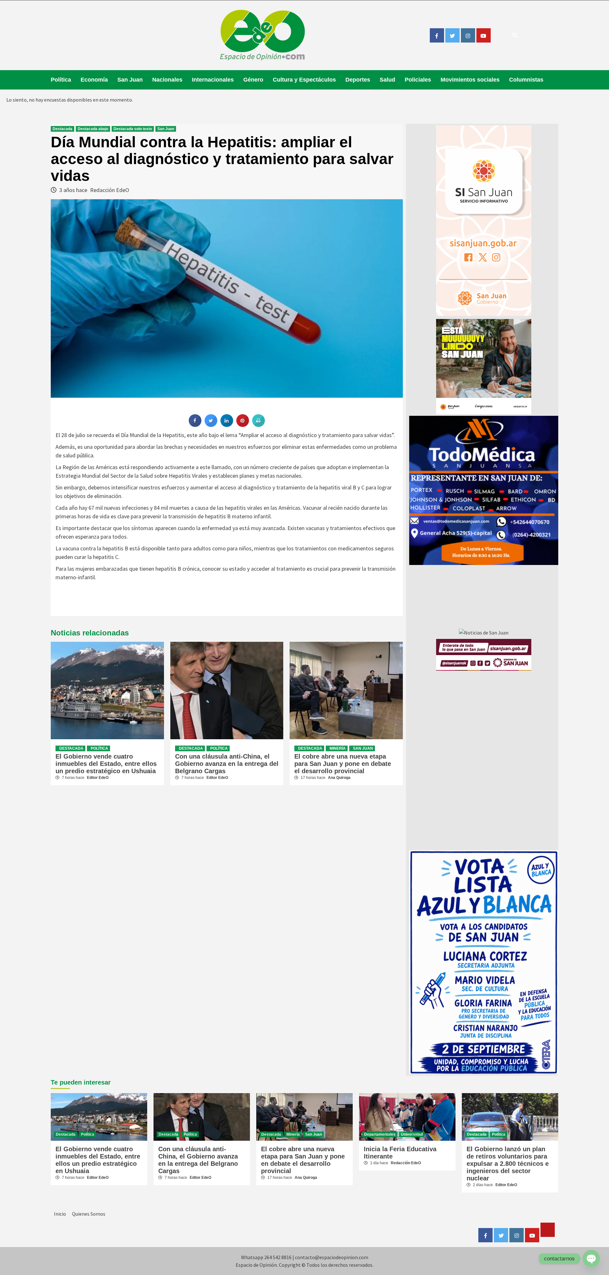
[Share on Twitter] (211, 425)
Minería (338, 748)
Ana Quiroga (339, 777)
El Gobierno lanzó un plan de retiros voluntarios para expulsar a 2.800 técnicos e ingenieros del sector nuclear (508, 1164)
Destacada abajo (93, 129)
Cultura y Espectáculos (304, 79)
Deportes (357, 79)
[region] (483, 490)
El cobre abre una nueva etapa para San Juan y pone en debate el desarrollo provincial (342, 763)
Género (253, 79)
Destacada (62, 129)
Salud (387, 79)
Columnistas (526, 79)
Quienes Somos (88, 1214)
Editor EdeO (97, 777)
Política (61, 79)
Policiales (418, 79)
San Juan (130, 79)
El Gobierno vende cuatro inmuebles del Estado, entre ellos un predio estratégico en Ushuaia (106, 763)
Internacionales (213, 79)
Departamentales (380, 1134)
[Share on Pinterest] (242, 425)
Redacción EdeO (109, 190)
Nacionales (167, 79)
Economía (94, 79)
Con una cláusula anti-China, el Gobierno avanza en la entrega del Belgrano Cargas (226, 763)
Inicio (60, 1214)
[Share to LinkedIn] (226, 425)
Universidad (412, 1134)
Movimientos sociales (470, 79)
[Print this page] (258, 425)
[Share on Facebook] (195, 425)
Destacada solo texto (133, 129)
